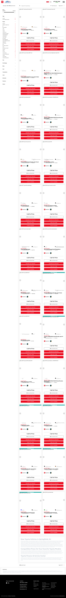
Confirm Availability (30, 49)
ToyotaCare (51, 546)
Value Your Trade (30, 46)
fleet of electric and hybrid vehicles (29, 541)
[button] (41, 17)
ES (51, 1)
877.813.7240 (56, 1)
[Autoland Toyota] (8, 2)
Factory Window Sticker (31, 40)
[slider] (3, 12)
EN (48, 1)
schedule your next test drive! (50, 546)
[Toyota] (2, 2)
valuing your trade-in (42, 557)
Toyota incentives (34, 551)
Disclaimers (23, 588)
